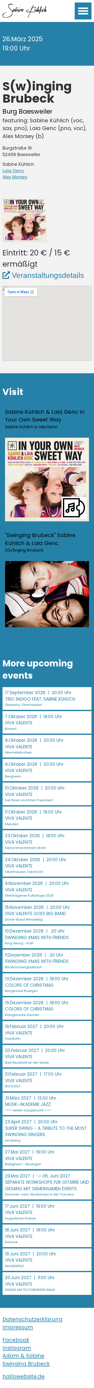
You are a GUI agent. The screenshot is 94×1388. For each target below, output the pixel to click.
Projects (13, 557)
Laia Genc (13, 171)
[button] (83, 10)
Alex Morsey (15, 177)
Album (11, 433)
